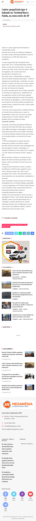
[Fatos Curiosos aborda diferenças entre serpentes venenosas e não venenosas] (6, 273)
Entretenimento (16, 277)
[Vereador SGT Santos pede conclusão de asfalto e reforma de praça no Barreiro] (6, 305)
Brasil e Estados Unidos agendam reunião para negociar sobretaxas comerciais (12, 354)
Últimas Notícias (21, 224)
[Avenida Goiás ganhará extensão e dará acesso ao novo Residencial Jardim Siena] (6, 285)
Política (20, 309)
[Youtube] (30, 496)
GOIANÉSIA (23, 277)
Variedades (6, 226)
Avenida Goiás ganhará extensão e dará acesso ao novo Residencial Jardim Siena (22, 284)
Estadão (5, 24)
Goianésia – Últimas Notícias (8, 439)
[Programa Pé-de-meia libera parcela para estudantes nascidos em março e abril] (29, 376)
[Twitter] (14, 496)
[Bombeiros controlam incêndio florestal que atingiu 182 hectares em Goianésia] (6, 295)
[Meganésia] (17, 2)
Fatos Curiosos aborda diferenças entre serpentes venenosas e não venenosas (22, 272)
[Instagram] (22, 496)
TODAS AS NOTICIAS (8, 224)
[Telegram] (5, 507)
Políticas (25, 309)
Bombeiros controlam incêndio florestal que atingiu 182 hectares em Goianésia (22, 294)
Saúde (20, 319)
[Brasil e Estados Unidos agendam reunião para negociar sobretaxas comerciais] (29, 354)
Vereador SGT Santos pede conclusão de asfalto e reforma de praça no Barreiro (22, 304)
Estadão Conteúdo (11, 218)
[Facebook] (5, 496)
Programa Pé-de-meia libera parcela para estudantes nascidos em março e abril (12, 376)
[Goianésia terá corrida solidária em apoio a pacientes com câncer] (6, 317)
